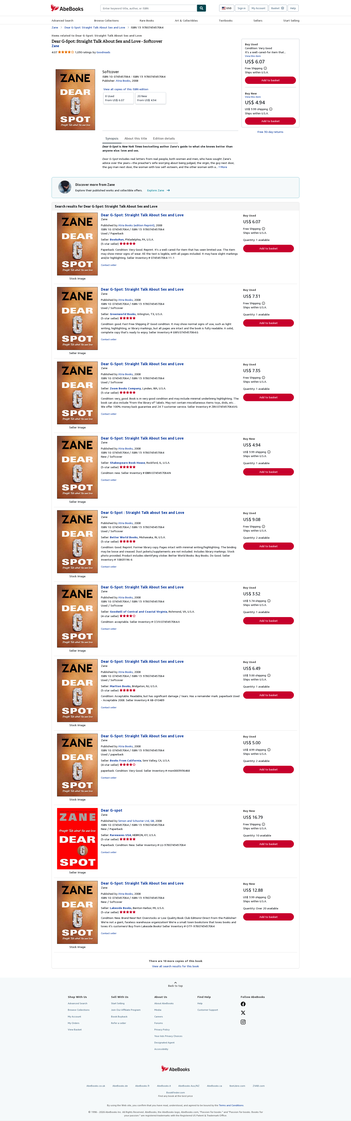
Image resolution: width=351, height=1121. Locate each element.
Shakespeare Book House (127, 462)
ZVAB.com (259, 1085)
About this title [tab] (136, 138)
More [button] (224, 167)
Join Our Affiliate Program (126, 1009)
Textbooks (226, 20)
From (114, 98)
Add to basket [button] (270, 80)
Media (157, 1009)
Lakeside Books (120, 908)
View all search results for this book (175, 966)
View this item (253, 55)
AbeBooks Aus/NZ (188, 1085)
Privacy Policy (162, 1029)
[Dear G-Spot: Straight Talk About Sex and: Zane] (77, 274)
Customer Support (207, 1009)
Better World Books (124, 537)
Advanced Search (62, 20)
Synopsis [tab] (111, 138)
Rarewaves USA (120, 835)
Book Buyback (119, 1016)
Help (293, 8)
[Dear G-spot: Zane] (77, 868)
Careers (158, 1016)
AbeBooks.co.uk (96, 1085)
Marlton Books (120, 686)
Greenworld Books (123, 314)
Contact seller (108, 264)
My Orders (73, 1023)
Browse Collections (106, 20)
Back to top (175, 985)
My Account (258, 8)
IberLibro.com (237, 1085)
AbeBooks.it (164, 1085)
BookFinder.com (175, 1094)
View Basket (75, 1029)
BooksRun (117, 239)
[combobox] (148, 8)
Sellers (258, 20)
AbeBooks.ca (214, 1085)
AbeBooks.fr (142, 1085)
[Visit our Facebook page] (243, 1004)
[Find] (201, 8)
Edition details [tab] (164, 138)
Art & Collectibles (186, 20)
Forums (158, 1023)
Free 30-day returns (270, 131)
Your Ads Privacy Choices (168, 1036)
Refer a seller (118, 1023)
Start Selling (291, 20)
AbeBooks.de (120, 1085)
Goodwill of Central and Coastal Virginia (138, 611)
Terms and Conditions (231, 1105)
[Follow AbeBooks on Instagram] (243, 1022)
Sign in (242, 8)
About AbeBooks (164, 1003)
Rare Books (147, 20)
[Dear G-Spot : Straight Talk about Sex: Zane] (77, 572)
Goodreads (103, 52)
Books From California (125, 760)
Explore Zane (155, 190)
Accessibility (161, 1049)
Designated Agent (164, 1042)
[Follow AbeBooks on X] (243, 1013)
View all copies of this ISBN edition (125, 89)
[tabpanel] (170, 156)
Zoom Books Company (125, 388)
